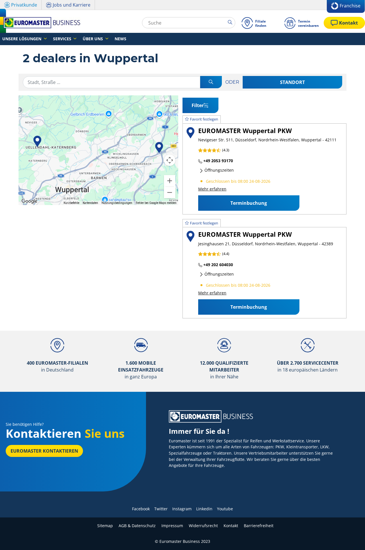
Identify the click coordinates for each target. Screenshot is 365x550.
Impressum (172, 525)
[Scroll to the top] (350, 537)
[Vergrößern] (169, 180)
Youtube (225, 508)
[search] (231, 22)
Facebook (141, 508)
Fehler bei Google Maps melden (156, 202)
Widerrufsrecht (203, 525)
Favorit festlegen (204, 119)
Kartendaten (90, 202)
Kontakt (231, 525)
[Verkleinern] (169, 192)
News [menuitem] (120, 38)
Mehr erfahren (212, 189)
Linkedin (204, 508)
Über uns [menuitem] (93, 38)
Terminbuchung (248, 203)
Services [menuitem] (62, 38)
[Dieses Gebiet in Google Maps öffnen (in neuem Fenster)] (29, 201)
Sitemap (105, 525)
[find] (211, 82)
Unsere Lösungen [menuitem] (22, 38)
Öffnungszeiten (218, 170)
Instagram (182, 508)
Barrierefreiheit (258, 525)
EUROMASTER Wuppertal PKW (245, 130)
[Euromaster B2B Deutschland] (40, 23)
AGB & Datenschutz (137, 525)
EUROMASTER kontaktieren (44, 451)
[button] (37, 141)
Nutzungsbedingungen (117, 202)
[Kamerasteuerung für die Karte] (169, 160)
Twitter (161, 508)
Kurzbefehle (71, 202)
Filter (198, 105)
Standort (292, 82)
